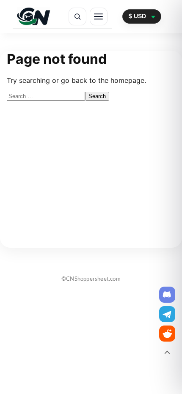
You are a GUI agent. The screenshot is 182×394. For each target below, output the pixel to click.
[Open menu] (99, 16)
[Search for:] (46, 95)
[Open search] (77, 16)
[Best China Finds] (33, 16)
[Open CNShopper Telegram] (167, 314)
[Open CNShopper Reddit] (167, 334)
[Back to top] (167, 353)
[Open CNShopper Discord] (167, 295)
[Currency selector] (141, 16)
